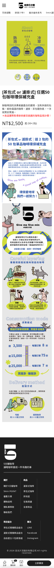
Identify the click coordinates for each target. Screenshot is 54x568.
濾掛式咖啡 (28, 486)
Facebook (32, 532)
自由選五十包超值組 (13, 538)
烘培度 (26, 496)
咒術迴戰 (6, 12)
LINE (29, 527)
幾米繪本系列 (35, 12)
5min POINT (10, 491)
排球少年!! (20, 12)
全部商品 (27, 507)
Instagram (32, 538)
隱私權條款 (9, 507)
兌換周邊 (27, 501)
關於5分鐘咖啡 (11, 486)
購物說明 (8, 501)
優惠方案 (8, 496)
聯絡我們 (8, 512)
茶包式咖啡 (28, 491)
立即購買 (39, 563)
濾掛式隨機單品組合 (13, 532)
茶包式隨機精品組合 (13, 527)
